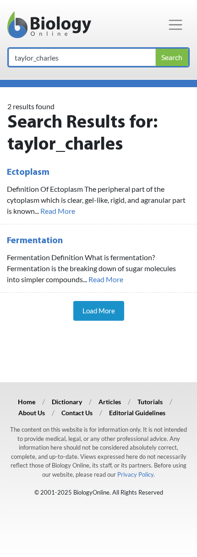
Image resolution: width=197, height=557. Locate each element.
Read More (57, 210)
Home (26, 402)
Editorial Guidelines (137, 413)
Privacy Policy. (136, 474)
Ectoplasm (28, 172)
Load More (98, 310)
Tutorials (150, 402)
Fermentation (35, 240)
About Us (31, 413)
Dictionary (67, 402)
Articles (109, 402)
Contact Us (77, 413)
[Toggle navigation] (175, 24)
